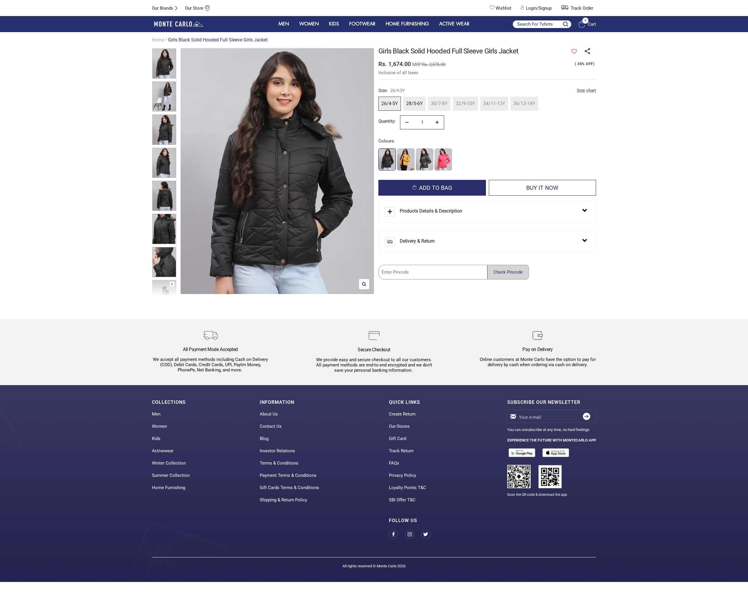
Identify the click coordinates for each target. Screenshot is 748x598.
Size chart (586, 90)
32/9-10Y (465, 103)
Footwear (362, 24)
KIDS (334, 24)
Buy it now (542, 187)
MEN (283, 24)
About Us (269, 414)
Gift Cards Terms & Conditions (289, 487)
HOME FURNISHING (407, 24)
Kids (156, 438)
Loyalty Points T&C (407, 487)
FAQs (394, 463)
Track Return (401, 450)
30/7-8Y (439, 103)
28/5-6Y (414, 103)
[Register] (586, 416)
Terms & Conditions (279, 463)
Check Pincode (508, 272)
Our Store (194, 8)
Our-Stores (399, 426)
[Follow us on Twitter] (429, 534)
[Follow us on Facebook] (397, 534)
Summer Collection (171, 475)
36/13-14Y (524, 103)
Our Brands (162, 8)
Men (156, 414)
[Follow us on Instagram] (413, 534)
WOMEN (309, 24)
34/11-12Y (494, 103)
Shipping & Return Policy (283, 500)
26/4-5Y (389, 103)
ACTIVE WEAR (454, 24)
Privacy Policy (402, 475)
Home (158, 40)
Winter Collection (169, 463)
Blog (264, 438)
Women (159, 426)
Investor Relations (277, 450)
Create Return (402, 414)
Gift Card (397, 438)
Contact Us (271, 426)
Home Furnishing (168, 487)
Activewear (163, 450)
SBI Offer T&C (402, 500)
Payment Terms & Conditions (288, 475)
